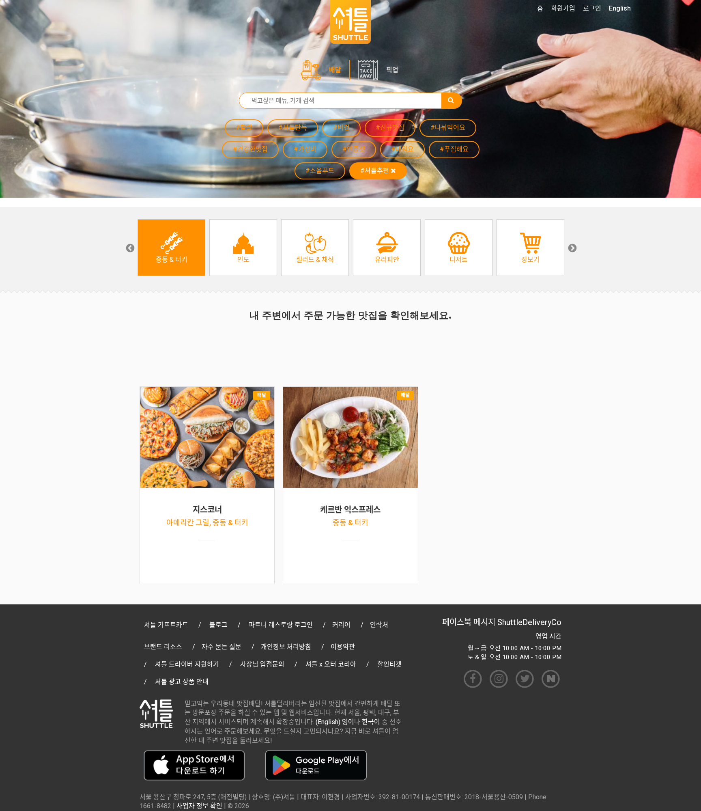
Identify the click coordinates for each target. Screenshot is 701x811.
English (620, 8)
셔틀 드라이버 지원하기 (187, 664)
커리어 (341, 625)
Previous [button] (129, 248)
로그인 (592, 8)
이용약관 (343, 647)
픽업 (392, 70)
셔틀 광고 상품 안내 (182, 682)
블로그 (218, 625)
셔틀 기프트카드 (166, 625)
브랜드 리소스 (163, 647)
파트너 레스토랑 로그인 (281, 625)
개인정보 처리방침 (286, 647)
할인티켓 (389, 664)
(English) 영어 (335, 722)
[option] (171, 247)
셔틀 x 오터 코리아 (330, 664)
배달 (335, 70)
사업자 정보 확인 (199, 806)
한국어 (371, 722)
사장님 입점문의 (262, 664)
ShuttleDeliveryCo (529, 622)
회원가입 (563, 8)
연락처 (379, 625)
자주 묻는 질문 (221, 647)
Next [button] (572, 248)
